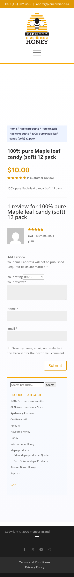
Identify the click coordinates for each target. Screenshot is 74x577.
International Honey (22, 444)
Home (13, 128)
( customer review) (40, 178)
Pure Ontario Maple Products (31, 461)
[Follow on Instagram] (49, 549)
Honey (14, 438)
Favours (15, 425)
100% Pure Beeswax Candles (27, 401)
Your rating (15, 277)
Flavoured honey (20, 431)
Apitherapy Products (22, 413)
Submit (55, 365)
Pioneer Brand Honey (23, 467)
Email (12, 329)
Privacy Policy (34, 567)
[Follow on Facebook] (24, 549)
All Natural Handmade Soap (26, 407)
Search (50, 385)
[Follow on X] (33, 549)
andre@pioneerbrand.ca (52, 4)
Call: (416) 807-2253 (17, 4)
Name (12, 309)
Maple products (29, 128)
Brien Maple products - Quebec (32, 455)
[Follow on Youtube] (41, 549)
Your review (16, 282)
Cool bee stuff (18, 419)
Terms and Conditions (34, 562)
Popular (15, 473)
